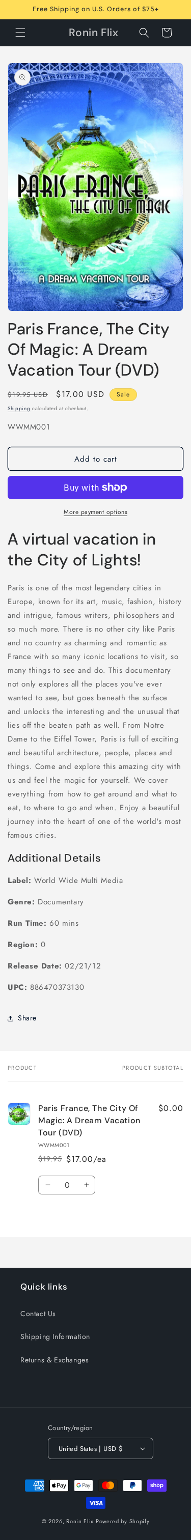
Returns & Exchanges (54, 1360)
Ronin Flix (80, 1521)
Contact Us (38, 1313)
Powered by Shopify (123, 1521)
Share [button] (27, 1018)
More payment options (95, 512)
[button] (20, 32)
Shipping (19, 408)
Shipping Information (55, 1336)
